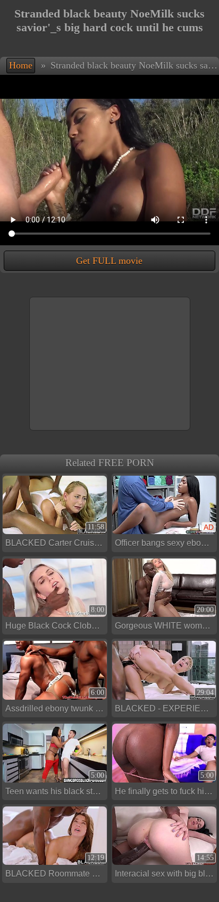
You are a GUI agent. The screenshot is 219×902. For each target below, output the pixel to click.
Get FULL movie (109, 260)
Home (20, 65)
